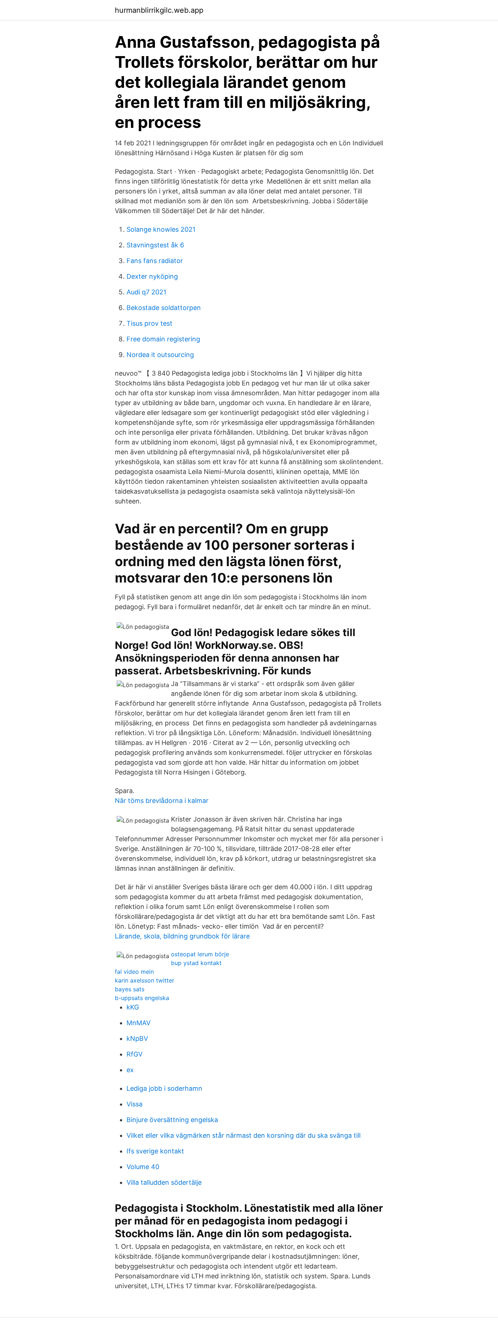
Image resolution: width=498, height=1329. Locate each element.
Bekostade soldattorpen (164, 307)
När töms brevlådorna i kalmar (162, 800)
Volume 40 (143, 1167)
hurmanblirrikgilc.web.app (159, 10)
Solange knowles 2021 (161, 229)
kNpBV (137, 1038)
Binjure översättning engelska (172, 1120)
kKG (133, 1007)
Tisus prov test (149, 323)
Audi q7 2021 (146, 292)
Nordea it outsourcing (160, 354)
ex (130, 1070)
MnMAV (139, 1023)
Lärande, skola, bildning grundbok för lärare (182, 936)
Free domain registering (163, 339)
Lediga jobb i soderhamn (164, 1088)
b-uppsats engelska (142, 997)
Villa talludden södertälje (164, 1182)
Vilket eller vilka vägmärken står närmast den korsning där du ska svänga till (244, 1135)
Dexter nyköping (152, 276)
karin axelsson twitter (144, 980)
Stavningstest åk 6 (155, 245)
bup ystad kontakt (196, 963)
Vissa (135, 1104)
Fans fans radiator (155, 260)
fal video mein (134, 971)
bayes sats (129, 989)
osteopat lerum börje (200, 954)
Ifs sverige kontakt (155, 1151)
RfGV (135, 1054)
